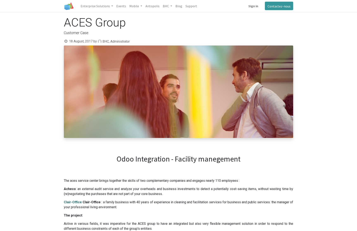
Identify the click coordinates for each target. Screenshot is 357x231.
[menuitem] (121, 6)
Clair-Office (73, 202)
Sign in (253, 6)
